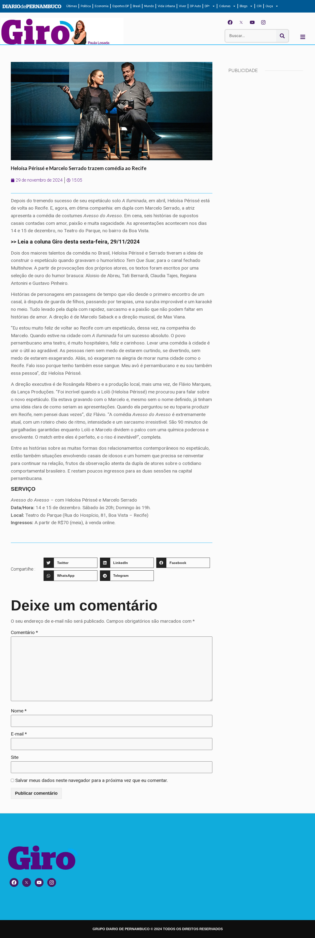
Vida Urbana (166, 6)
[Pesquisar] (282, 36)
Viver (182, 6)
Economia (102, 6)
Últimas (71, 6)
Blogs (243, 6)
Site (14, 757)
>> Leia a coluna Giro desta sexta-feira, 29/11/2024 (75, 241)
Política (86, 6)
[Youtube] (252, 22)
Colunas (224, 6)
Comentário (24, 632)
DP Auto (195, 6)
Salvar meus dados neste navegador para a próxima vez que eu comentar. (91, 780)
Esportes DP (120, 6)
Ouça (269, 6)
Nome (19, 711)
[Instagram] (263, 22)
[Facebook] (230, 22)
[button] (70, 563)
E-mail (19, 734)
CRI (259, 6)
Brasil (136, 6)
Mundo (149, 6)
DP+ (207, 6)
